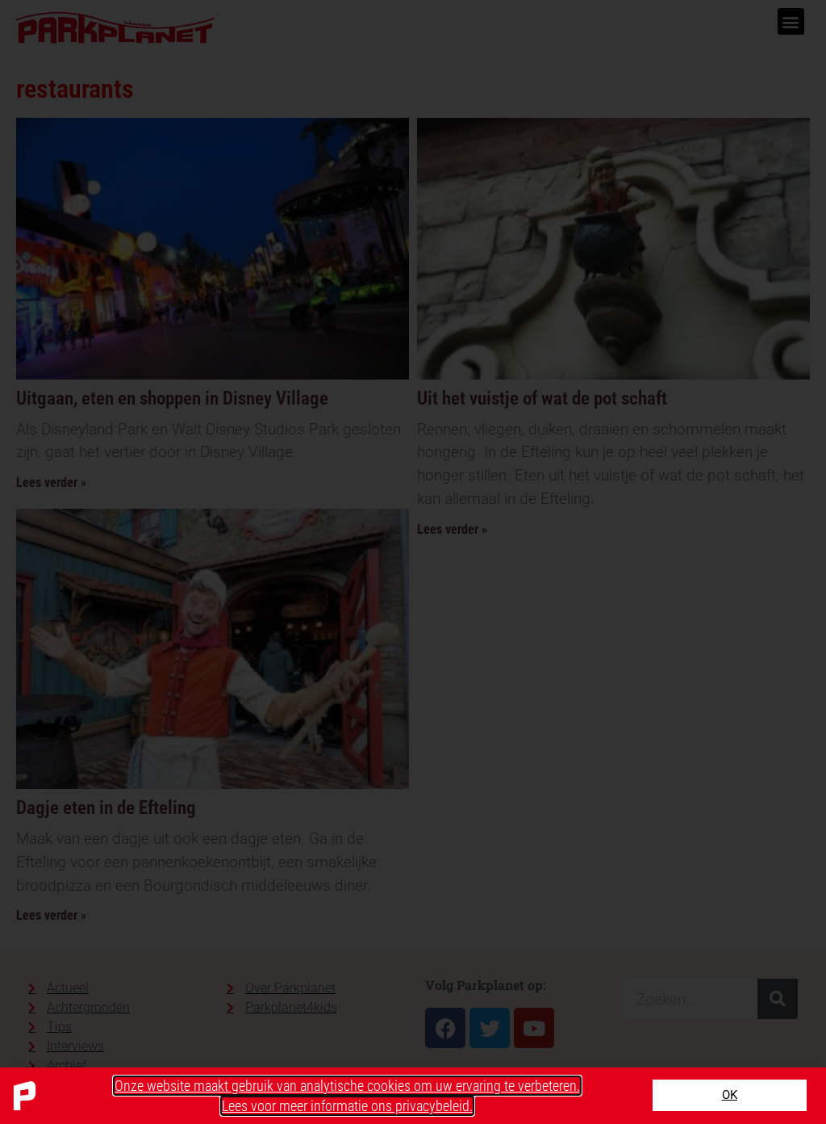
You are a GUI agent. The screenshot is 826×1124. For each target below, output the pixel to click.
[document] (413, 562)
